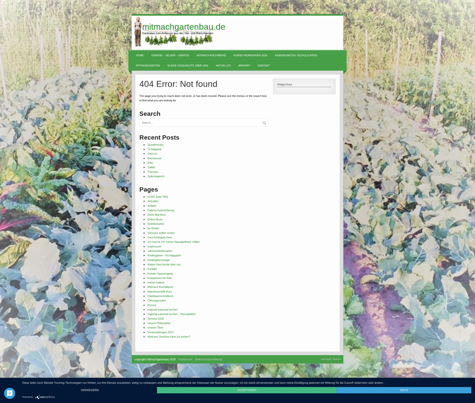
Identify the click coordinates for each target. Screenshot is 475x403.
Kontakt (264, 65)
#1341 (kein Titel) (158, 196)
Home (140, 55)
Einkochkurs (155, 219)
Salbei (151, 167)
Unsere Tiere (155, 327)
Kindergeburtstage (159, 260)
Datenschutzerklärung (161, 210)
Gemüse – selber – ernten (170, 55)
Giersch (152, 153)
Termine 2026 (156, 318)
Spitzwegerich (156, 176)
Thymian (153, 171)
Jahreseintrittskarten (160, 250)
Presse (152, 305)
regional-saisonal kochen (163, 309)
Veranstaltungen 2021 (161, 332)
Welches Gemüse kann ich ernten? (169, 336)
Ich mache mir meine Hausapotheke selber (174, 241)
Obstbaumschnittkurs (161, 296)
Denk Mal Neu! (157, 214)
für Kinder (153, 228)
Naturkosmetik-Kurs (160, 291)
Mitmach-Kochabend (211, 55)
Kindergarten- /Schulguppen (296, 55)
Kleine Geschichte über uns (188, 65)
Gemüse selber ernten (161, 232)
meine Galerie (156, 282)
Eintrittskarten (156, 223)
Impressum (154, 246)
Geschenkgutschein (160, 237)
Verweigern (90, 390)
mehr (404, 390)
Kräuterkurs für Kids (160, 278)
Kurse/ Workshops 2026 (250, 55)
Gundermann (155, 144)
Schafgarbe (154, 149)
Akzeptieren (247, 390)
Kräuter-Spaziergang (160, 273)
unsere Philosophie (159, 323)
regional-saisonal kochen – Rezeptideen (172, 314)
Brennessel (154, 158)
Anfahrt (244, 65)
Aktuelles (223, 65)
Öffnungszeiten (148, 65)
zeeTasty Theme (330, 359)
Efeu (150, 162)
